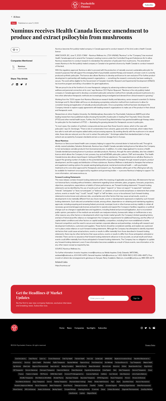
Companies (79, 328)
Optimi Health (37, 362)
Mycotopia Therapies (72, 378)
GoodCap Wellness (146, 389)
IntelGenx (104, 374)
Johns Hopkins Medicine (139, 374)
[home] (83, 5)
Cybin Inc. (43, 358)
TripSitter (100, 385)
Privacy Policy (150, 345)
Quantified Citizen (128, 381)
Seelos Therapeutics (55, 385)
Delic (114, 370)
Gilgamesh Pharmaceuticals (130, 389)
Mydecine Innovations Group (123, 358)
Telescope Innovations (81, 385)
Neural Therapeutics (116, 378)
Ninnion (127, 378)
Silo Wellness (108, 362)
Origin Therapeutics (38, 381)
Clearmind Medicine (63, 370)
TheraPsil (92, 385)
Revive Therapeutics (41, 385)
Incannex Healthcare (92, 374)
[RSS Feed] (149, 328)
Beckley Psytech (57, 389)
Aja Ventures (17, 366)
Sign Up (136, 298)
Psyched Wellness (72, 362)
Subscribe (149, 5)
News (69, 328)
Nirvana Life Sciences (139, 378)
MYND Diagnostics (102, 378)
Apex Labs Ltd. (55, 366)
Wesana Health (147, 362)
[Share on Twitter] (21, 84)
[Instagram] (141, 328)
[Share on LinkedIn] (17, 84)
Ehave (150, 370)
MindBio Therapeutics (26, 378)
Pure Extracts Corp (97, 362)
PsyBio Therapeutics (59, 362)
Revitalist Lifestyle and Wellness (24, 385)
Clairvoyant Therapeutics (47, 370)
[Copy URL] (12, 84)
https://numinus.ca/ (62, 265)
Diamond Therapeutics (139, 370)
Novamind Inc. (17, 362)
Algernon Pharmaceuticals (40, 366)
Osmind (49, 381)
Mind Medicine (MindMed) (43, 378)
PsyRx (118, 381)
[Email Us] (154, 328)
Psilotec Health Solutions (101, 381)
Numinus (27, 362)
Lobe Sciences (73, 393)
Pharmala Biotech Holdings (77, 381)
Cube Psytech (107, 370)
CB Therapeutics (18, 370)
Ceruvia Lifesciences (31, 370)
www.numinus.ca (80, 173)
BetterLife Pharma (81, 366)
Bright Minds (148, 366)
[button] (13, 5)
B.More (124, 366)
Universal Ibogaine (111, 385)
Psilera (90, 381)
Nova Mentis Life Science (23, 381)
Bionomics (116, 366)
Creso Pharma (33, 358)
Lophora (82, 393)
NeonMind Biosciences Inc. (142, 358)
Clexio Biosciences (77, 370)
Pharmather (47, 362)
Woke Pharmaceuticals (144, 385)
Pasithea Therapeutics (60, 381)
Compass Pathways (70, 389)
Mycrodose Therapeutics (88, 378)
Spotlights (91, 328)
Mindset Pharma (58, 378)
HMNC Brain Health (56, 374)
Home (61, 328)
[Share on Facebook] (26, 84)
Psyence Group (84, 362)
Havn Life (90, 358)
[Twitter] (145, 328)
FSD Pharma (44, 374)
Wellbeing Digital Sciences (127, 385)
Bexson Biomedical (94, 366)
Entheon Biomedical (113, 389)
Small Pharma (68, 385)
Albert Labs (26, 366)
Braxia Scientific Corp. (135, 366)
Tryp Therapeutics (135, 362)
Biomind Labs (107, 366)
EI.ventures (95, 389)
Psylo (112, 381)
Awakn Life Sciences (44, 389)
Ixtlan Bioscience (125, 374)
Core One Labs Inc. (20, 358)
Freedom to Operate (32, 374)
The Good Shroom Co (121, 362)
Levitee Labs (98, 358)
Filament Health (79, 358)
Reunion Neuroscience (142, 381)
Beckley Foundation (67, 366)
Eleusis (103, 389)
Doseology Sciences (83, 389)
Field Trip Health (67, 358)
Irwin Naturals (113, 374)
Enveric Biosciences (54, 358)
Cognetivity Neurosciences (92, 370)
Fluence (21, 374)
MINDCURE (108, 358)
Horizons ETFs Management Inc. (74, 374)
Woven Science (17, 389)
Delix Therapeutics (124, 370)
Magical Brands (91, 393)
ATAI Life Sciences (30, 389)
